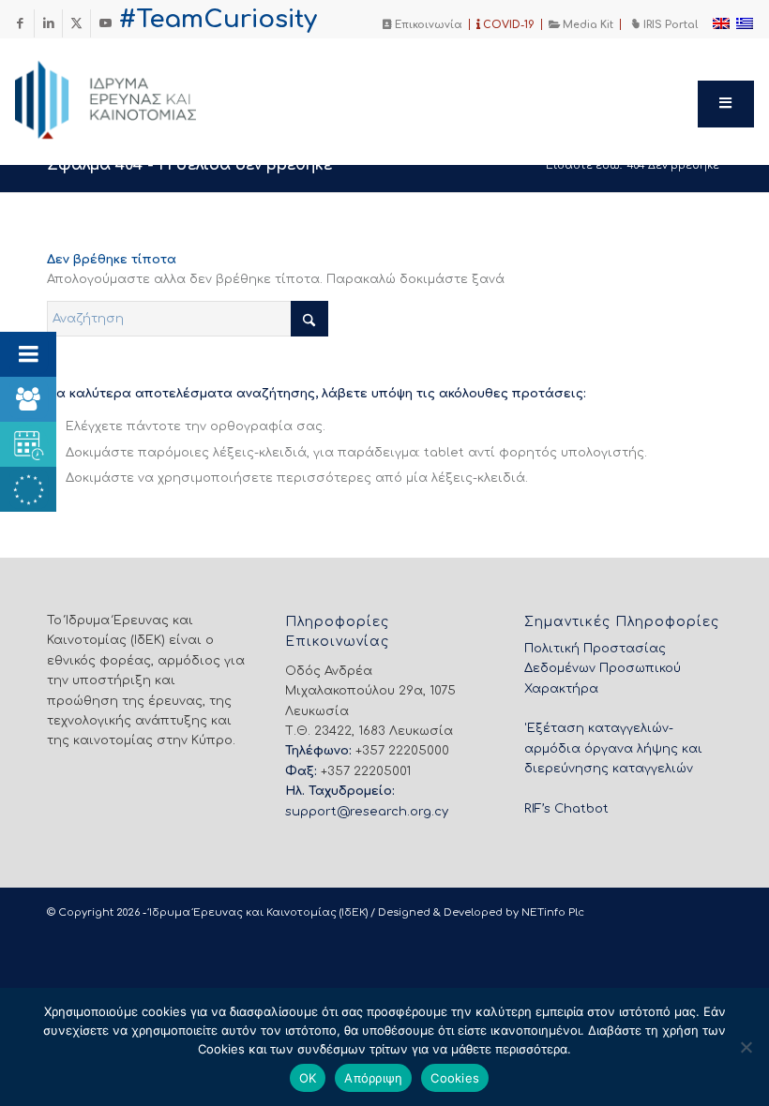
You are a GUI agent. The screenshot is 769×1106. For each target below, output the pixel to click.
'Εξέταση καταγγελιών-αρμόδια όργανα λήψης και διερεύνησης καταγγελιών (613, 748)
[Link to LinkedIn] (48, 23)
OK (308, 1077)
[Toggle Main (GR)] (726, 104)
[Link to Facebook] (20, 23)
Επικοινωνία (427, 25)
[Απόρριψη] (745, 1047)
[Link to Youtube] (105, 23)
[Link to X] (76, 23)
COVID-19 (507, 25)
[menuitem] (423, 24)
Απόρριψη (373, 1077)
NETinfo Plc (552, 912)
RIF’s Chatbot (566, 808)
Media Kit (586, 25)
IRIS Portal (669, 25)
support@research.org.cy (366, 811)
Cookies (454, 1077)
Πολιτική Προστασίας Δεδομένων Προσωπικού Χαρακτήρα (602, 668)
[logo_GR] (131, 95)
